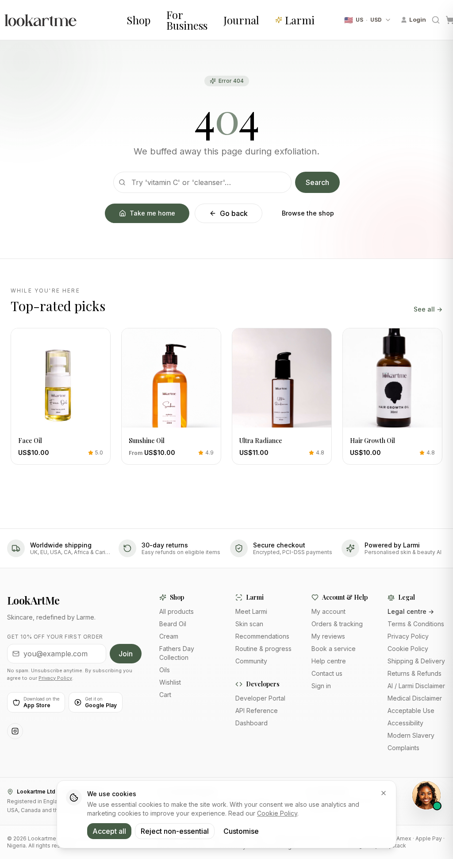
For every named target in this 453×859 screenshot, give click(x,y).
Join (126, 653)
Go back (234, 213)
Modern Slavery (411, 735)
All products (176, 611)
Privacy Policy (55, 678)
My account (328, 611)
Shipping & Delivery (416, 661)
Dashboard (251, 723)
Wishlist (170, 682)
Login (417, 19)
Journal (241, 20)
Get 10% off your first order (55, 636)
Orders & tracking (337, 624)
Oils (164, 670)
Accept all (109, 831)
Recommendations (262, 636)
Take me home (152, 213)
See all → (428, 309)
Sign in (321, 686)
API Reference (256, 710)
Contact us (326, 673)
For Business (186, 20)
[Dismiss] (383, 793)
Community (251, 661)
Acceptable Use (411, 710)
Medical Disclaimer (415, 698)
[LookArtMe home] (59, 19)
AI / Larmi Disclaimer (416, 686)
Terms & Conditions (416, 624)
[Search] (435, 19)
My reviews (328, 636)
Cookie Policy (408, 648)
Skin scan (249, 624)
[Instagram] (15, 731)
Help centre (328, 661)
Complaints (403, 747)
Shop (138, 20)
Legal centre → (411, 611)
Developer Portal (260, 698)
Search (317, 182)
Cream (168, 636)
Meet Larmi (251, 611)
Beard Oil (172, 624)
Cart (165, 694)
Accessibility (405, 723)
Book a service (333, 648)
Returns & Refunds (414, 673)
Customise (241, 831)
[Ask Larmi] (426, 795)
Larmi (300, 20)
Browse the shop (308, 213)
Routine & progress (263, 648)
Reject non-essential (175, 831)
